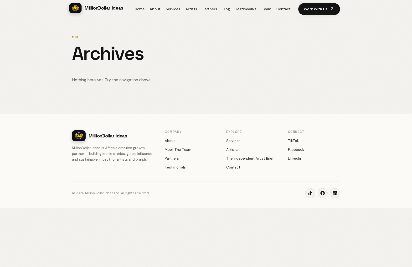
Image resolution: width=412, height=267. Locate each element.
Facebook (296, 149)
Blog (226, 9)
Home (139, 9)
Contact (283, 9)
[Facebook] (323, 193)
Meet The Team (178, 149)
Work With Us (319, 9)
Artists (191, 9)
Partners (209, 9)
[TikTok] (310, 193)
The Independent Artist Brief (249, 158)
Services (173, 9)
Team (266, 9)
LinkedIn (294, 158)
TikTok (293, 140)
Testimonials (246, 9)
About (155, 9)
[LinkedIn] (335, 193)
